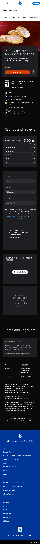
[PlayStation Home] (20, 3)
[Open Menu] (2, 3)
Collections (14, 17)
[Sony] (35, 544)
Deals (24, 17)
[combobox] (20, 181)
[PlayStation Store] (10, 10)
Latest (5, 17)
